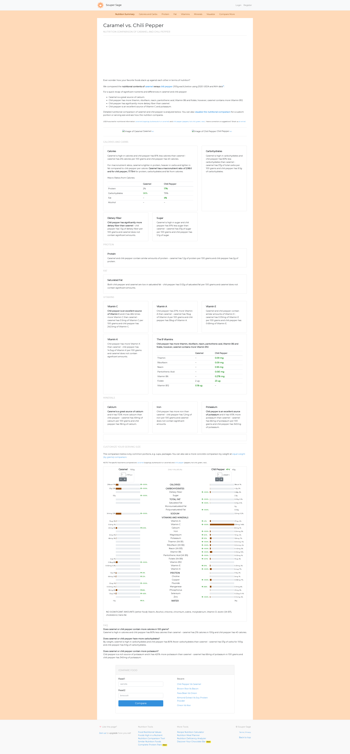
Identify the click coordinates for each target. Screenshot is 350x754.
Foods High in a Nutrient (150, 735)
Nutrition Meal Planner (188, 735)
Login (238, 5)
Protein (165, 14)
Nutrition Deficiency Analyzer (191, 738)
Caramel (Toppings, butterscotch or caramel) (152, 121)
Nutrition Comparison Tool (151, 738)
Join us (102, 733)
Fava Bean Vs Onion (187, 693)
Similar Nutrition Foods (149, 741)
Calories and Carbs (148, 14)
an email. (242, 121)
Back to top (245, 737)
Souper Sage (113, 5)
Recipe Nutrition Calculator (190, 732)
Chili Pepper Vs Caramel (189, 684)
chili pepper (166, 86)
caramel (149, 86)
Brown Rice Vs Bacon (187, 688)
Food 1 (121, 679)
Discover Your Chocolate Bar (193, 741)
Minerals (198, 14)
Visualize (211, 14)
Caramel (147, 131)
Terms (241, 732)
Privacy (248, 732)
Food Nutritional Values (149, 732)
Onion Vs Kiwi (184, 705)
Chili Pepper (223, 131)
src (153, 131)
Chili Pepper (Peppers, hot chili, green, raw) (189, 121)
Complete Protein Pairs (152, 744)
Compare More (227, 14)
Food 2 (121, 690)
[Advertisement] (175, 58)
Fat (175, 14)
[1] (223, 86)
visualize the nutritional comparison (213, 112)
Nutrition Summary (125, 14)
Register (247, 5)
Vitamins (185, 14)
